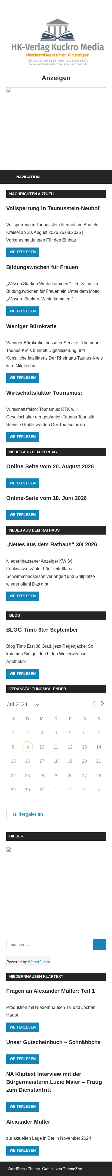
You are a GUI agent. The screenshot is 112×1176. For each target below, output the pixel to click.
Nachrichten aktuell (32, 194)
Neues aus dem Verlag (33, 452)
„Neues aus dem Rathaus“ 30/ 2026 (51, 544)
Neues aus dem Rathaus (34, 530)
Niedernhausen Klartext (36, 976)
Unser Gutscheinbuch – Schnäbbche (53, 1042)
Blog (14, 615)
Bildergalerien (28, 814)
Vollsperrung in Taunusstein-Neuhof (52, 208)
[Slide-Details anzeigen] (56, 126)
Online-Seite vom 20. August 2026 (50, 466)
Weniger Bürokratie (31, 326)
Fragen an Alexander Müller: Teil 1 (50, 991)
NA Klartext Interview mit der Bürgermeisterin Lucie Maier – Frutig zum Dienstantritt (54, 1082)
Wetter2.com (39, 962)
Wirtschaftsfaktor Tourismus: (44, 393)
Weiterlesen (23, 252)
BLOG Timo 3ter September (42, 630)
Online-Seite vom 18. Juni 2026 (46, 498)
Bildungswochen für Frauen (42, 267)
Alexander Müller (28, 1122)
